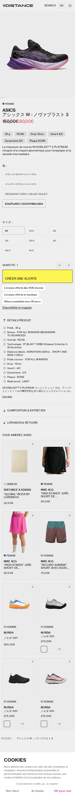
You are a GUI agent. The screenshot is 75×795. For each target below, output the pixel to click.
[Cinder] (14, 724)
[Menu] (70, 5)
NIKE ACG (47, 489)
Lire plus (7, 396)
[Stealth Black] (51, 649)
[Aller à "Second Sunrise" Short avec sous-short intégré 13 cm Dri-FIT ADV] (56, 532)
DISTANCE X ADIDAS (17, 489)
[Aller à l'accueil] (18, 5)
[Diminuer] (59, 265)
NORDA (9, 632)
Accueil (6, 738)
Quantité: (10, 265)
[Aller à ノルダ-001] (19, 603)
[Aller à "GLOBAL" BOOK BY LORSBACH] (19, 460)
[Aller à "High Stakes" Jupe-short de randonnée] (56, 460)
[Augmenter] (69, 265)
